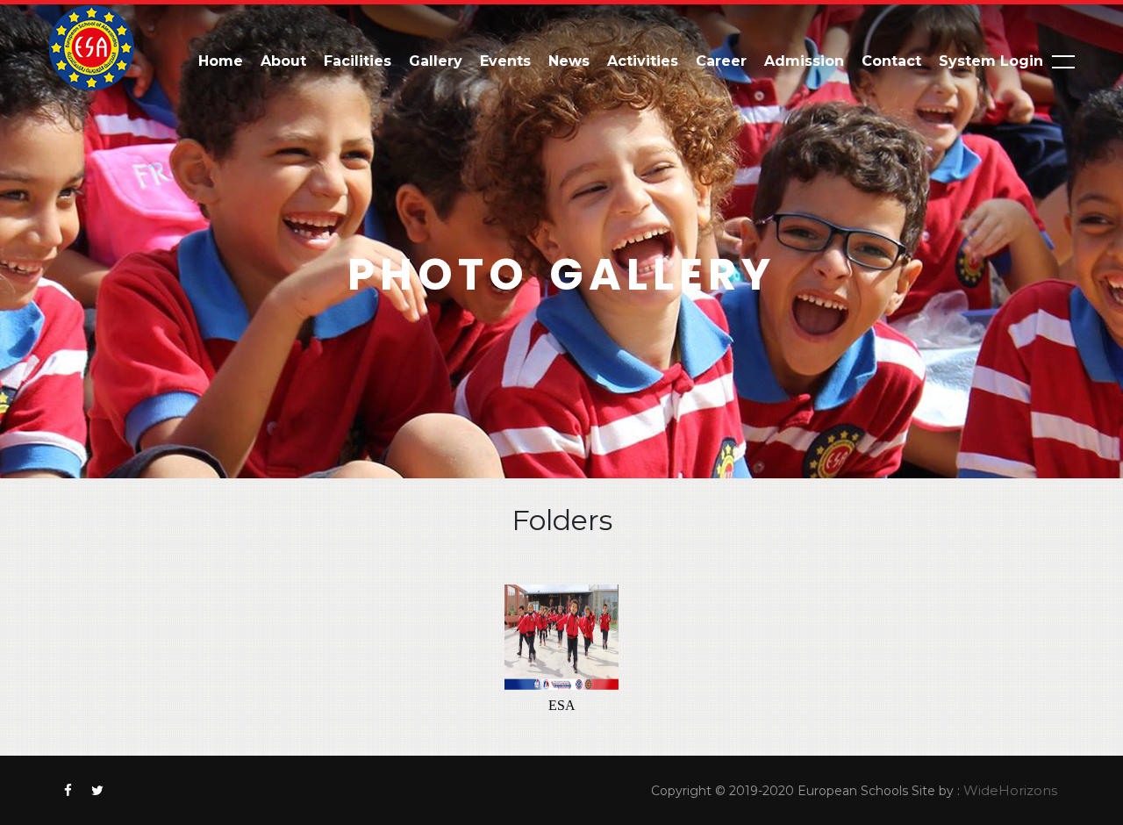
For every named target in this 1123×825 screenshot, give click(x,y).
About (283, 61)
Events (505, 61)
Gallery (435, 61)
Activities (642, 61)
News (569, 61)
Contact (891, 61)
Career (721, 61)
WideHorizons (1010, 790)
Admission (804, 61)
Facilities (357, 61)
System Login (991, 61)
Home (220, 61)
